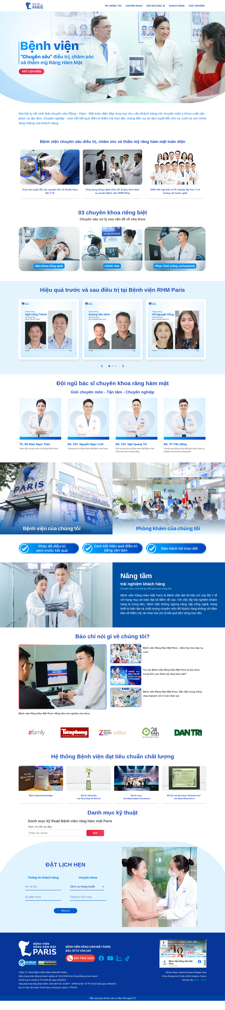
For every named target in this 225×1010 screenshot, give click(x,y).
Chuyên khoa (134, 5)
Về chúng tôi (113, 5)
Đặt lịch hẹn (31, 71)
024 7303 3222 (84, 958)
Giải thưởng (197, 5)
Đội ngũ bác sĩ (156, 5)
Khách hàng (177, 5)
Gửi (95, 832)
